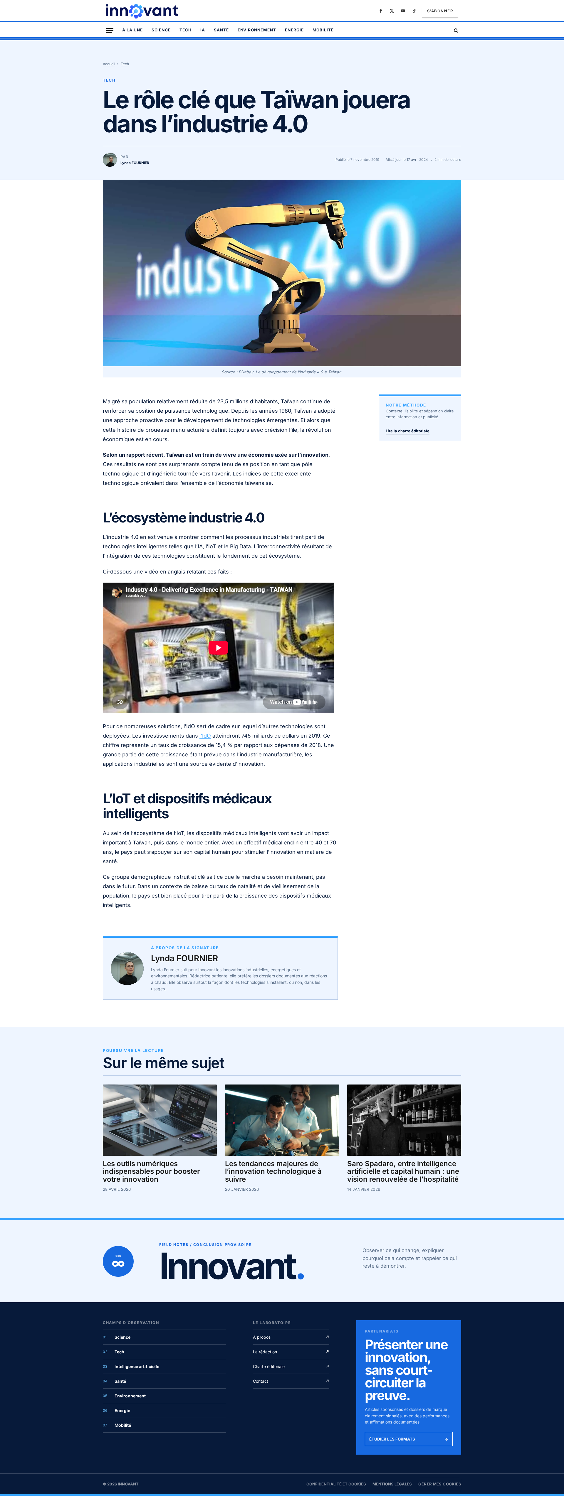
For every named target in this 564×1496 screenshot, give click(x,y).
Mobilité (323, 30)
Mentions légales (392, 1484)
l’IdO (205, 736)
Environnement (257, 30)
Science (161, 30)
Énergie (294, 30)
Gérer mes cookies (439, 1484)
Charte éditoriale (291, 1366)
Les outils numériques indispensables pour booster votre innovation (151, 1171)
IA (202, 30)
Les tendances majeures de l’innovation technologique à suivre (273, 1171)
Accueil (109, 64)
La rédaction (291, 1351)
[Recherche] (455, 30)
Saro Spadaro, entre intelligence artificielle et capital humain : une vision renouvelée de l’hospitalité (403, 1171)
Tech (185, 30)
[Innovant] (143, 11)
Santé (221, 30)
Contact (291, 1381)
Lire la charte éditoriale (407, 431)
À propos (291, 1337)
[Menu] (109, 30)
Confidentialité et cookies (336, 1484)
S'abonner (440, 11)
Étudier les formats (408, 1439)
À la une (132, 30)
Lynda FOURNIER (184, 958)
